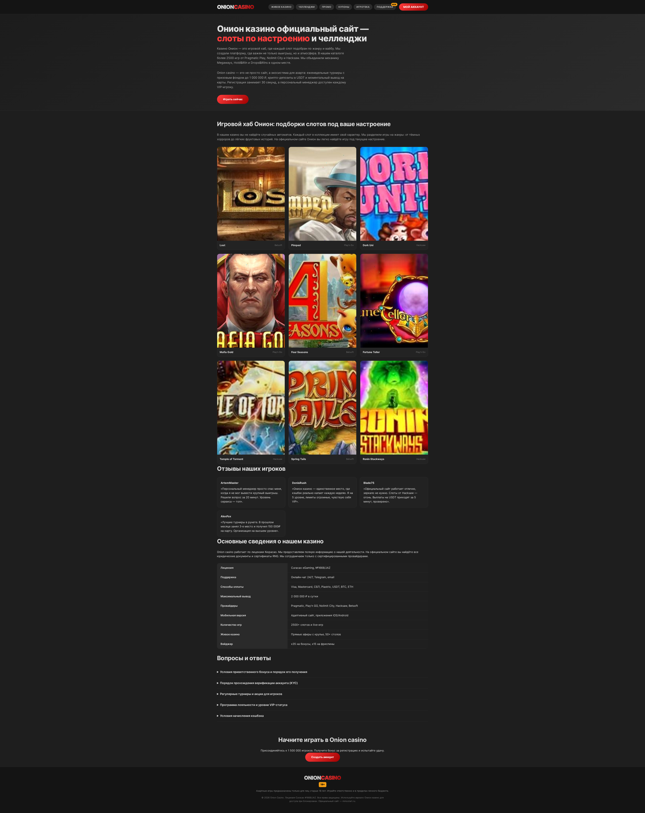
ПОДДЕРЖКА (386, 6)
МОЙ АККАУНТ (413, 7)
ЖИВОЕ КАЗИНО (281, 7)
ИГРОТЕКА (363, 7)
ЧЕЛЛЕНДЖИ (307, 7)
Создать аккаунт (322, 757)
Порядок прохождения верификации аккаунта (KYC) (259, 683)
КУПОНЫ (343, 7)
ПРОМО (326, 7)
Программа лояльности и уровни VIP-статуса (253, 705)
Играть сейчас (233, 99)
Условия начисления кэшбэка (242, 716)
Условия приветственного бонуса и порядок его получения (263, 672)
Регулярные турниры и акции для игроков (251, 694)
